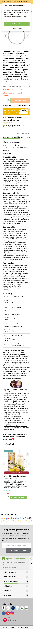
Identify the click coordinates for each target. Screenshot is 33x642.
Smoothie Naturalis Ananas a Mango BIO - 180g (15, 477)
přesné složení (10, 358)
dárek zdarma (8, 451)
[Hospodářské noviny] (17, 608)
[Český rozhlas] (4, 608)
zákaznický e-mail (9, 399)
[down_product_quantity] (9, 498)
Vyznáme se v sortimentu (16, 559)
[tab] (11, 137)
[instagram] (12, 613)
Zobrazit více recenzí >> (23, 133)
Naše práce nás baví (10, 567)
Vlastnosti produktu (11, 137)
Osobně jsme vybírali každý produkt (15, 562)
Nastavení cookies (16, 28)
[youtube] (8, 613)
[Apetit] (8, 608)
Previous (5, 36)
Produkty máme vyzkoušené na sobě (15, 565)
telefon (18, 399)
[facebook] (4, 613)
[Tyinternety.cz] (26, 608)
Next (27, 36)
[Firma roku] (16, 620)
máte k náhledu (16, 357)
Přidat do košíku (20, 100)
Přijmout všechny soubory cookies (16, 24)
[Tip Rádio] (22, 608)
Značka (6, 151)
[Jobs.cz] (13, 608)
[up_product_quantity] (9, 497)
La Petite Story (7, 153)
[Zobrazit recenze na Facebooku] (16, 518)
